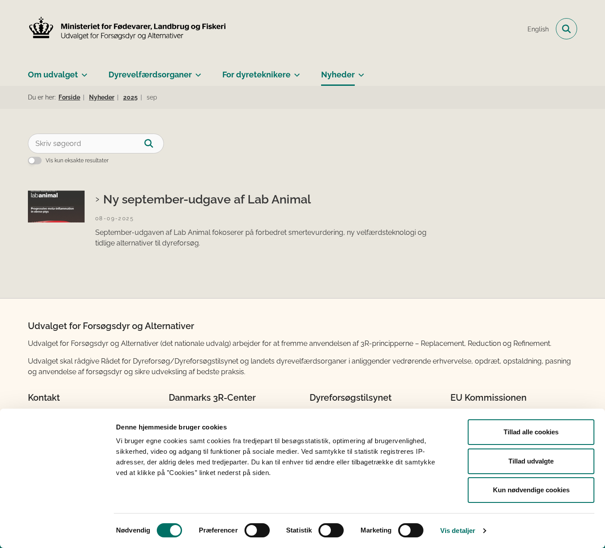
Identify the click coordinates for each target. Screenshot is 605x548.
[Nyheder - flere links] (359, 71)
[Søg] (154, 143)
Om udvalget (53, 74)
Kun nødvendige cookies (531, 490)
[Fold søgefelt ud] (566, 28)
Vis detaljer (457, 530)
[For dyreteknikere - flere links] (295, 71)
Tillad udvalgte (531, 461)
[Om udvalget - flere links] (82, 71)
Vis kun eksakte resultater (77, 160)
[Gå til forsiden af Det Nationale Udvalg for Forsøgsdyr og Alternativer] (127, 29)
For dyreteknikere (256, 74)
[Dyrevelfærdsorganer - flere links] (196, 71)
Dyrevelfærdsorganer (150, 74)
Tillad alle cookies (531, 432)
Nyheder (338, 74)
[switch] (257, 530)
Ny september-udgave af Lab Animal (207, 199)
